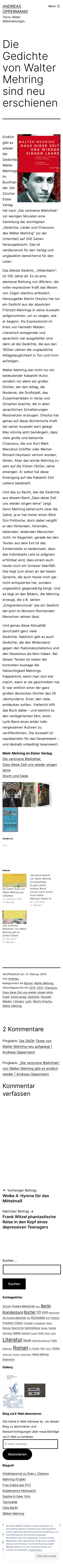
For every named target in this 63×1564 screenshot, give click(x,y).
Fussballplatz (39, 1323)
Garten (49, 1323)
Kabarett (26, 1333)
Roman (20, 1347)
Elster (6, 996)
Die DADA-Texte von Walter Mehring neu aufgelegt (14, 892)
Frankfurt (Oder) (13, 1322)
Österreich (9, 1359)
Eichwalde (38, 1317)
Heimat (52, 1328)
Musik (27, 1340)
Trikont (48, 1349)
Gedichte (33, 996)
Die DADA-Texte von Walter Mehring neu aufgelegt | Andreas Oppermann (27, 1046)
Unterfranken (25, 1354)
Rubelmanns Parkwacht (19, 1490)
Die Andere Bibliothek (14, 1317)
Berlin (46, 1306)
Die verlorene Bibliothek (22, 759)
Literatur (18, 1001)
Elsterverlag (18, 996)
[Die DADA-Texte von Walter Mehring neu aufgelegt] (15, 880)
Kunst (47, 1333)
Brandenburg (13, 1312)
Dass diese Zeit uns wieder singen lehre (28, 992)
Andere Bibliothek (23, 1306)
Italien (17, 1333)
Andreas (13, 978)
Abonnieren (17, 1454)
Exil (48, 1318)
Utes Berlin (10, 1507)
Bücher (28, 983)
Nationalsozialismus (41, 1340)
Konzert (34, 1333)
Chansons (51, 987)
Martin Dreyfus (42, 1001)
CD (38, 1312)
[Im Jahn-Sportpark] (34, 1390)
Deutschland (54, 1313)
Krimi (41, 1333)
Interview (7, 1333)
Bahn (38, 1307)
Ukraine (16, 1354)
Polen (54, 1340)
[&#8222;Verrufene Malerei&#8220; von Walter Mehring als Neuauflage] (43, 890)
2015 (40, 987)
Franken (54, 1317)
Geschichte (17, 1328)
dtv (28, 1318)
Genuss (7, 1328)
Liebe (53, 1333)
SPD (42, 1348)
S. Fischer (34, 1348)
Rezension (7, 1348)
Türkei (56, 1348)
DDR (45, 1312)
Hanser (44, 1328)
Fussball (28, 1323)
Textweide (10, 1502)
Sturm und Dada (15, 776)
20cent (7, 1306)
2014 (32, 987)
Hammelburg (32, 1327)
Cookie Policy (35, 1550)
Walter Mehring (43, 983)
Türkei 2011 (7, 1354)
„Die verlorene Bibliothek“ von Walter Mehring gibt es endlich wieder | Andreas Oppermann (31, 1068)
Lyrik (28, 1001)
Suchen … (10, 1260)
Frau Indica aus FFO (17, 1485)
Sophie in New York (16, 1496)
